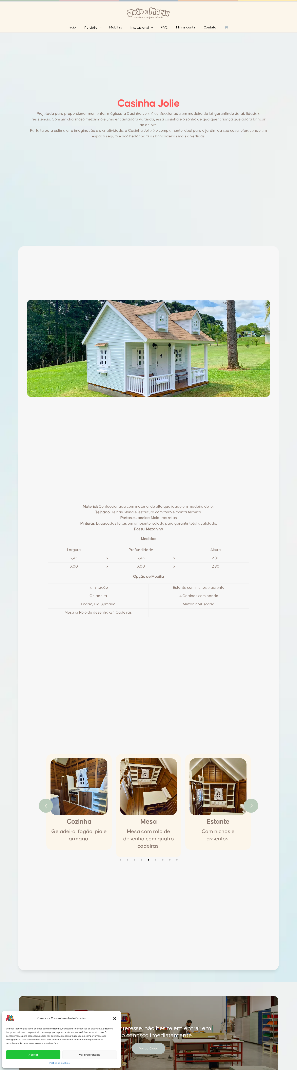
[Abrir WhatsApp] (287, 1060)
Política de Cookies (60, 1063)
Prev (46, 806)
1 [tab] (120, 860)
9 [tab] (177, 860)
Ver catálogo (148, 1048)
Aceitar (33, 1054)
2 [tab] (127, 860)
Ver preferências (89, 1054)
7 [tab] (162, 860)
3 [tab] (134, 860)
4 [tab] (141, 860)
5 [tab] (148, 860)
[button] (115, 1019)
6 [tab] (155, 860)
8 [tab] (170, 860)
